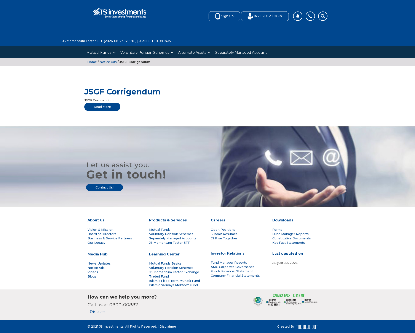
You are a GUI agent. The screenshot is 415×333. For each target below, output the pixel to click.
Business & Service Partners (110, 238)
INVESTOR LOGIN (268, 16)
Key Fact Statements (288, 243)
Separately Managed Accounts (172, 238)
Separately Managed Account (241, 52)
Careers (218, 220)
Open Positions (223, 230)
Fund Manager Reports (290, 234)
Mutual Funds (98, 52)
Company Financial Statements (235, 276)
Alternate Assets (192, 52)
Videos (93, 272)
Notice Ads (108, 62)
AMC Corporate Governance (232, 267)
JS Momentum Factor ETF (169, 243)
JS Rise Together (224, 238)
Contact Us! (104, 187)
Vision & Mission (100, 230)
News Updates (99, 263)
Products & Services (168, 220)
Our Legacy (96, 243)
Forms (277, 230)
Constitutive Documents (291, 238)
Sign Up (227, 16)
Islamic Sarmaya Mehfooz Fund (173, 285)
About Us (96, 220)
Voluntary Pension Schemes (144, 52)
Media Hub (97, 254)
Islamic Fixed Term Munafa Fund (174, 281)
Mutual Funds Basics (165, 263)
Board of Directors (102, 234)
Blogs (92, 276)
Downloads (282, 220)
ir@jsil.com (96, 311)
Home (92, 62)
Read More (102, 107)
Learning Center (164, 254)
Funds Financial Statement (232, 271)
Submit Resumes (224, 234)
